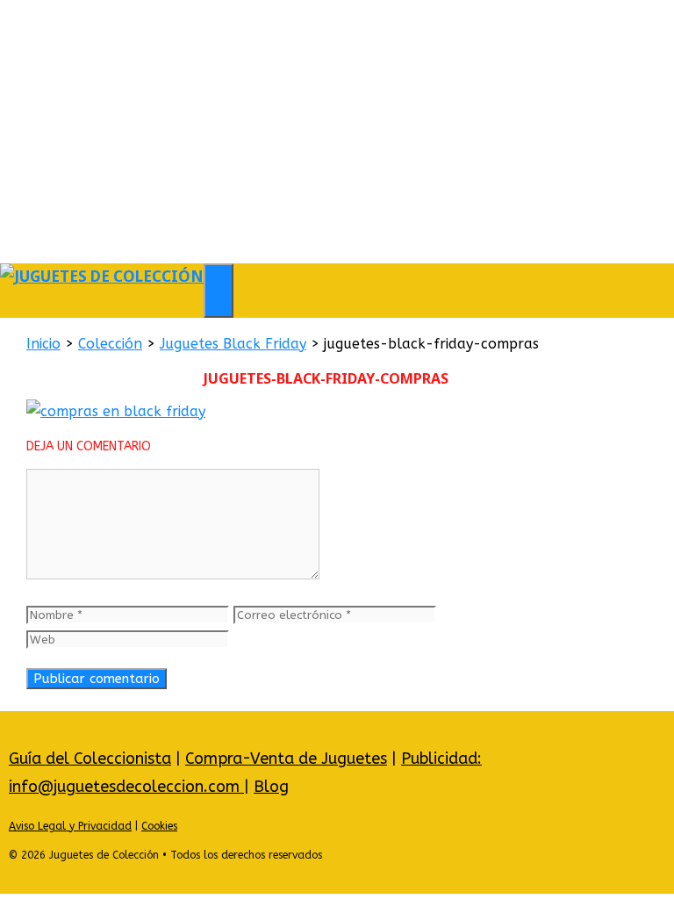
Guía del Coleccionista (90, 758)
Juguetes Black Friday (233, 343)
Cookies (159, 826)
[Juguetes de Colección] (102, 276)
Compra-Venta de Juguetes (286, 758)
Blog (271, 786)
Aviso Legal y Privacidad (70, 826)
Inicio (43, 343)
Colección (110, 343)
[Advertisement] (337, 132)
